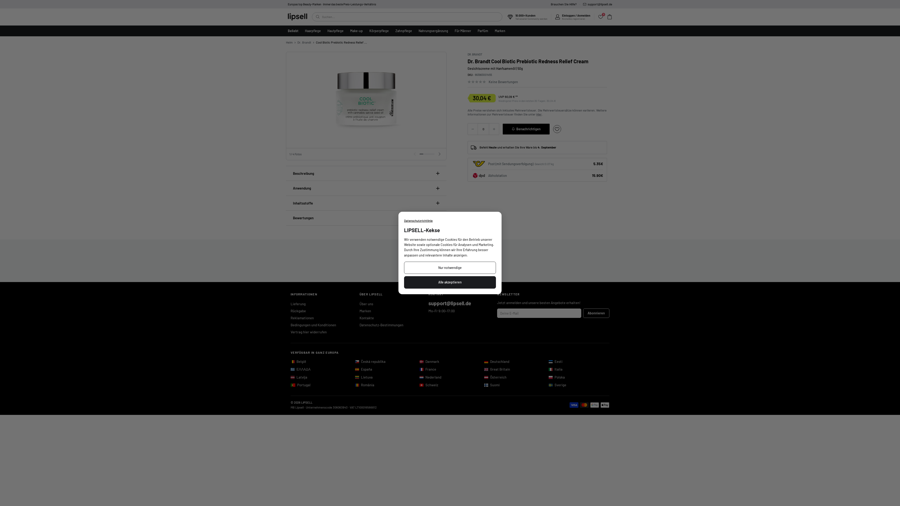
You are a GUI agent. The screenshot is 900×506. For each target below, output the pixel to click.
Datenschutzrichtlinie (418, 221)
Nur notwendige (450, 268)
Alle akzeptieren (450, 282)
